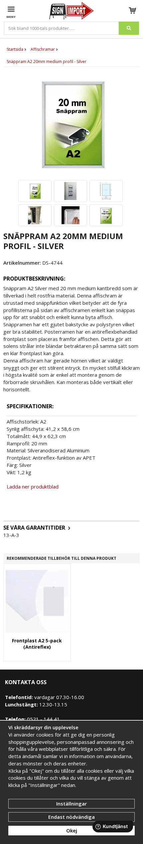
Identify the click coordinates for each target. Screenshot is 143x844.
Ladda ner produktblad (33, 486)
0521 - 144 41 (43, 719)
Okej (71, 830)
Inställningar (71, 803)
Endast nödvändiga (71, 816)
